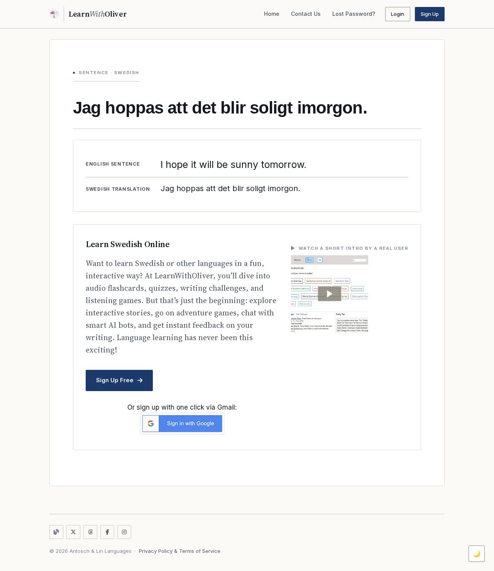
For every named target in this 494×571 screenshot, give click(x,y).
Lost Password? (353, 13)
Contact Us (306, 13)
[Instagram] (124, 532)
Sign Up (430, 14)
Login (397, 14)
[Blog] (56, 532)
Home (271, 13)
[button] (329, 293)
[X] (73, 532)
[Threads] (90, 532)
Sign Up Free (115, 380)
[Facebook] (107, 532)
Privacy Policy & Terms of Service (179, 551)
